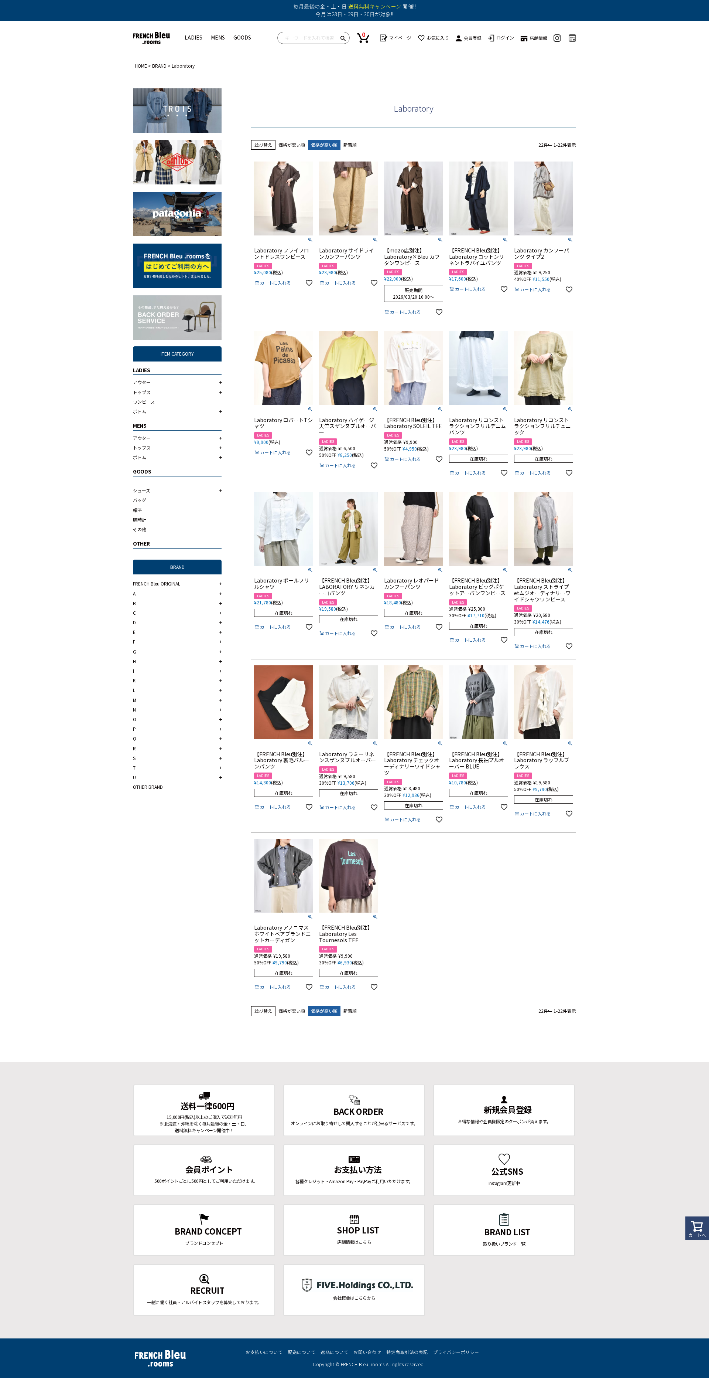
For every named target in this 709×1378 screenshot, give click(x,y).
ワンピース (144, 401)
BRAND (159, 65)
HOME (141, 65)
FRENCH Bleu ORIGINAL (156, 583)
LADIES (193, 37)
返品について (334, 1352)
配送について (301, 1352)
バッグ (139, 500)
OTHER (141, 543)
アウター (142, 382)
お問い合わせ (367, 1352)
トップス (142, 392)
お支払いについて (264, 1352)
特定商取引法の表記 (407, 1352)
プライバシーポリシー (456, 1352)
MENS (218, 37)
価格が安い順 (291, 145)
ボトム (139, 411)
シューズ (141, 490)
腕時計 (139, 519)
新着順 (350, 145)
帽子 (137, 510)
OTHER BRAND (148, 787)
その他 (139, 529)
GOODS (242, 37)
